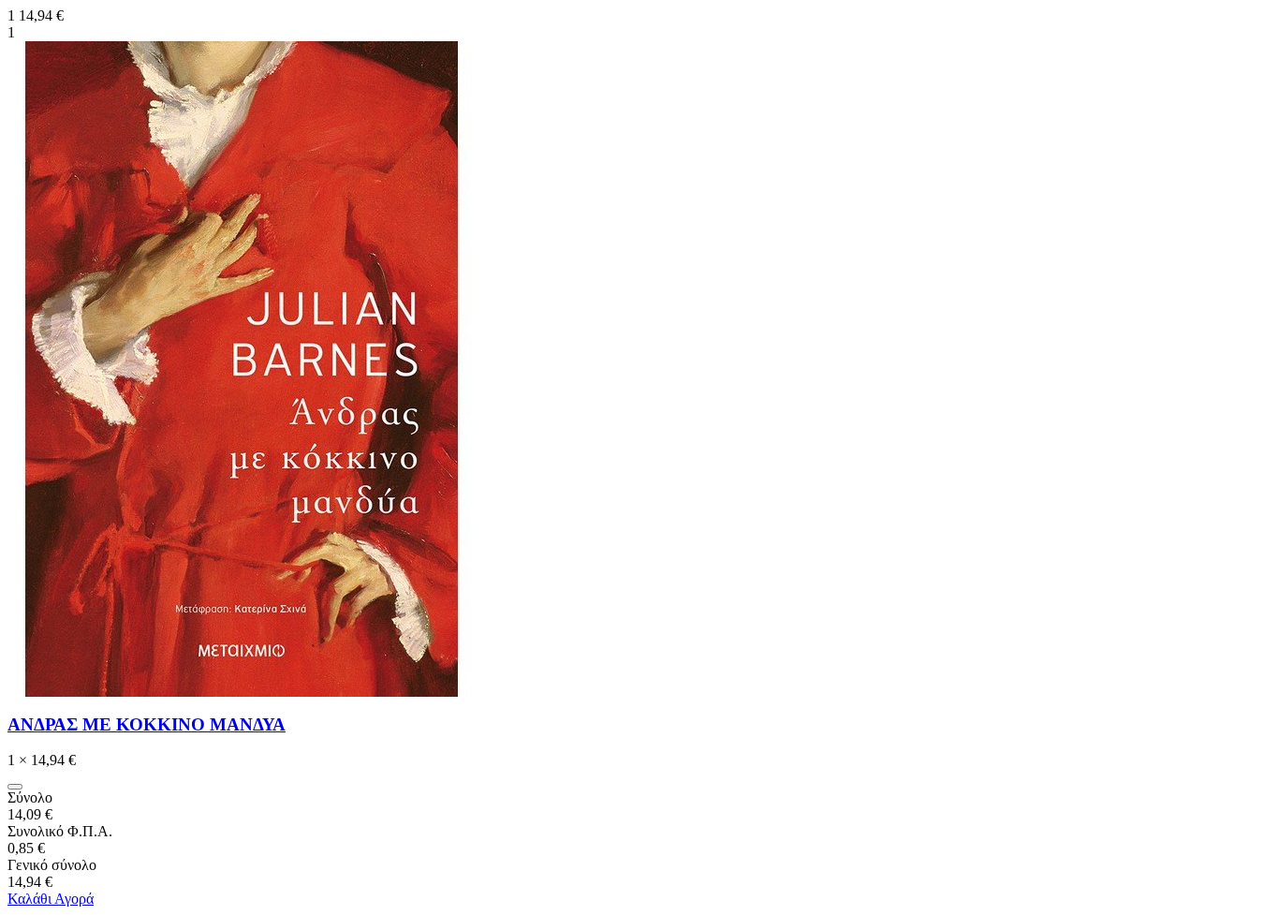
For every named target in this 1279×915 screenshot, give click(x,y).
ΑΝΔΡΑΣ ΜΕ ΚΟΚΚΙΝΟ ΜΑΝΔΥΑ (146, 724)
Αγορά (74, 899)
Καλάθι (30, 899)
